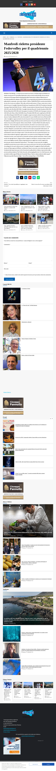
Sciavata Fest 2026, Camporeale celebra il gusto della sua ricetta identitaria (30, 425)
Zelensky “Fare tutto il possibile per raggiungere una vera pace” (16, 184)
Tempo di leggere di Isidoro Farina (29, 338)
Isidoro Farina (7, 698)
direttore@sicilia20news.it (9, 728)
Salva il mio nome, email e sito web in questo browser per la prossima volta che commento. (28, 274)
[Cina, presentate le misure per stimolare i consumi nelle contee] (11, 199)
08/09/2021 (29, 580)
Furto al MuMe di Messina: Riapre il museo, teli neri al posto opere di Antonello (27, 227)
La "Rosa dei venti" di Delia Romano (29, 305)
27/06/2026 (29, 668)
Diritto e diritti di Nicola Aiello (28, 355)
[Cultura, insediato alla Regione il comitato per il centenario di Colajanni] (11, 579)
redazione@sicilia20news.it (9, 730)
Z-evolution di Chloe (26, 288)
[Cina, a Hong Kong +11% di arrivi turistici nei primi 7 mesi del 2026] (28, 199)
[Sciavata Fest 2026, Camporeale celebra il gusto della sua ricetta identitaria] (8, 425)
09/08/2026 (12, 623)
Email (30, 263)
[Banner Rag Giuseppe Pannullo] (28, 166)
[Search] (51, 33)
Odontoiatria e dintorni (26, 322)
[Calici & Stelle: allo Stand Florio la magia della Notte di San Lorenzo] (8, 449)
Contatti (31, 1)
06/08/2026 (29, 635)
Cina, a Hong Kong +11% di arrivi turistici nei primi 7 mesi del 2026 (28, 208)
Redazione (25, 1)
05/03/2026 (12, 535)
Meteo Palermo (7, 392)
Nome (6, 263)
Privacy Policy (6, 731)
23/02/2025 (13, 56)
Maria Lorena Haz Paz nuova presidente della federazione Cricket (41, 184)
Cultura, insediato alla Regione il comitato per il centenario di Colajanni (37, 578)
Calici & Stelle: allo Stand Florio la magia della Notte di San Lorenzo (29, 449)
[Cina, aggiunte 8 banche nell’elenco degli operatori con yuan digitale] (11, 218)
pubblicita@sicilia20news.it (28, 736)
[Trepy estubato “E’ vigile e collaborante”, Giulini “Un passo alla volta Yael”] (45, 199)
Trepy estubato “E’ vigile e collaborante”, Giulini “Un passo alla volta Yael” (44, 208)
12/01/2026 (29, 547)
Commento (7, 244)
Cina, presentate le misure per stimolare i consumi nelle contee (10, 208)
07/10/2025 (29, 564)
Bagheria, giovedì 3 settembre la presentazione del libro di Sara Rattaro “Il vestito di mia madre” (7, 693)
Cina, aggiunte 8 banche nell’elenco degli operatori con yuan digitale (10, 227)
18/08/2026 (12, 210)
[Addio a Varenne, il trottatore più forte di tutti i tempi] (45, 218)
